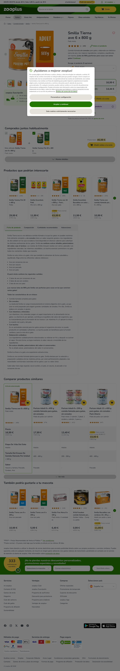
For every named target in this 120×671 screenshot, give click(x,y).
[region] (61, 91)
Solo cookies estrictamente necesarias (61, 111)
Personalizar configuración (61, 97)
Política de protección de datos (66, 91)
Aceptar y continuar (60, 104)
